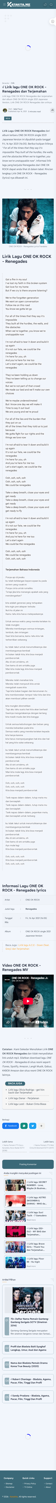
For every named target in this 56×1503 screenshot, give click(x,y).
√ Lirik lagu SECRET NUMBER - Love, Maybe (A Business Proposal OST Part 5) (37, 1185)
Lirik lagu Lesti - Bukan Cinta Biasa (27, 1104)
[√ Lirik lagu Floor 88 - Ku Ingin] (16, 1262)
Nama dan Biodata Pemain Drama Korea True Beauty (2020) (29, 1365)
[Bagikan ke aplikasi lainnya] (41, 1126)
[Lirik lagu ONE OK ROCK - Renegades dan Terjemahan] (28, 221)
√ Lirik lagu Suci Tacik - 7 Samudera (36, 1214)
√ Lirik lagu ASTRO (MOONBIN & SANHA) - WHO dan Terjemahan (36, 1200)
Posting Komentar (28, 1164)
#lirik (8, 118)
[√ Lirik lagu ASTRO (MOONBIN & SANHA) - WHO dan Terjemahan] (16, 1200)
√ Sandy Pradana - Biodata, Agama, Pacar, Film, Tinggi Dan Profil (30, 1397)
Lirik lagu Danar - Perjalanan (23, 1098)
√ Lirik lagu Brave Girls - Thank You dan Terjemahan (36, 1246)
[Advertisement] (28, 48)
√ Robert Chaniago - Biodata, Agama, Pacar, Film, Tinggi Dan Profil (31, 1381)
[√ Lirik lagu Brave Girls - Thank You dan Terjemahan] (16, 1247)
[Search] (51, 4)
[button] (45, 4)
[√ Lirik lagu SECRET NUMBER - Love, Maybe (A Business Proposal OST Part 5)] (16, 1185)
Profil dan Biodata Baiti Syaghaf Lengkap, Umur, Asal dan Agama (28, 1348)
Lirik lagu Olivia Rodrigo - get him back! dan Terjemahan (26, 1091)
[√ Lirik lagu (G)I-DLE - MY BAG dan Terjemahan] (16, 1231)
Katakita (14, 1496)
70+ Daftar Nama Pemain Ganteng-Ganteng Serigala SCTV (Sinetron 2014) (30, 1322)
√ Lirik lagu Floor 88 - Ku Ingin (35, 1260)
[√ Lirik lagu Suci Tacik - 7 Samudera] (16, 1216)
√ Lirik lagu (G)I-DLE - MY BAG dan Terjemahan (36, 1231)
